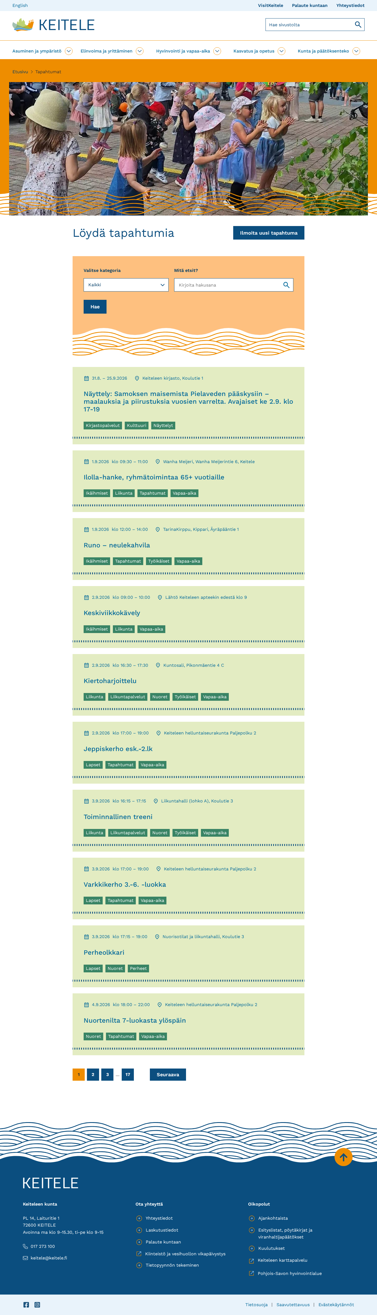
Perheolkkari (104, 952)
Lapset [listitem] (94, 765)
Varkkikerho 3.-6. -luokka (125, 884)
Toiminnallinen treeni (118, 817)
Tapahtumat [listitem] (153, 493)
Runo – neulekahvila (117, 545)
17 (128, 1074)
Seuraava (168, 1074)
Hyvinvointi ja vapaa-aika (183, 51)
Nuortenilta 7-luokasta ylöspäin (135, 1020)
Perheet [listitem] (139, 969)
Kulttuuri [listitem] (137, 426)
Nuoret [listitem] (161, 697)
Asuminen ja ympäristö (37, 51)
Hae (95, 306)
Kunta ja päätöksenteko (323, 51)
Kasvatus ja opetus (253, 51)
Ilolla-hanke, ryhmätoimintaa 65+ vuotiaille (154, 477)
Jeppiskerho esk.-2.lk (118, 749)
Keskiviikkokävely (112, 613)
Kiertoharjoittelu (110, 681)
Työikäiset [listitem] (160, 561)
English (20, 5)
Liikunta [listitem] (125, 493)
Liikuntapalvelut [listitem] (127, 697)
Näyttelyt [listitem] (164, 426)
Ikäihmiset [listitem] (98, 493)
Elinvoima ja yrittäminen (106, 51)
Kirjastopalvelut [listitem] (103, 426)
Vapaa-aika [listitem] (185, 493)
